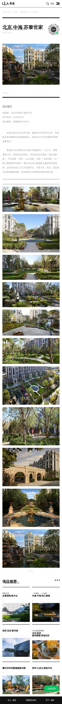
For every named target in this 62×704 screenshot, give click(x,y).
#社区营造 (7, 32)
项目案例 (24, 12)
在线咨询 (51, 688)
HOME (15, 12)
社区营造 (34, 12)
